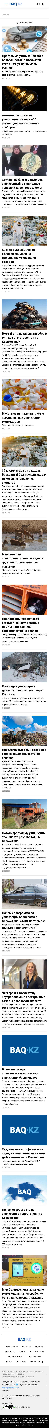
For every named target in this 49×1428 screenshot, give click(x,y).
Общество (10, 1351)
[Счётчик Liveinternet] (7, 1407)
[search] (43, 4)
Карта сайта (7, 1403)
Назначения (12, 1346)
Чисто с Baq (36, 1361)
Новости (26, 1346)
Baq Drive (21, 1361)
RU (38, 4)
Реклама (5, 1390)
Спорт (23, 1351)
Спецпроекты (37, 1351)
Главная (5, 15)
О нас (9, 1361)
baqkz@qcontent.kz (10, 1388)
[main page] (22, 4)
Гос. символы (34, 1356)
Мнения (39, 1346)
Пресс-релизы (15, 1356)
